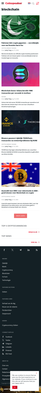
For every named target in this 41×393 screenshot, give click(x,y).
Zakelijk (4, 263)
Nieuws (3, 96)
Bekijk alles (33, 232)
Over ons (5, 365)
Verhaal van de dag (8, 303)
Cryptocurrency (7, 270)
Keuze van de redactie (9, 307)
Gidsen (4, 292)
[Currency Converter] (37, 3)
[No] (36, 373)
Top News (6, 236)
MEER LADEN (20, 216)
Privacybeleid (6, 376)
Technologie (6, 280)
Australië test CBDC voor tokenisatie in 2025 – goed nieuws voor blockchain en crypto (20, 192)
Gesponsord (6, 314)
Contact (4, 369)
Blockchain (6, 273)
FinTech (4, 277)
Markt (4, 267)
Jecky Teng (8, 50)
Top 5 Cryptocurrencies (14, 226)
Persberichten (7, 310)
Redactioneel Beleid (9, 372)
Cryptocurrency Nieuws (8, 48)
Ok (15, 387)
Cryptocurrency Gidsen (10, 325)
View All (34, 242)
